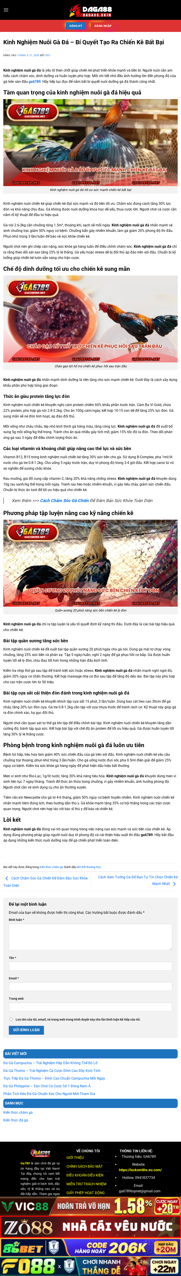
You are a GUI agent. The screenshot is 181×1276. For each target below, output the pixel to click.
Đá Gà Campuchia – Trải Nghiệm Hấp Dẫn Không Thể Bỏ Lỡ (50, 1063)
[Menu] (6, 9)
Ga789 (25, 1163)
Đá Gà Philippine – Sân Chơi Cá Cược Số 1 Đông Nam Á (46, 1086)
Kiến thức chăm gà (51, 867)
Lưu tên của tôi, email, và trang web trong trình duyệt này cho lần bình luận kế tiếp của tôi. (78, 1019)
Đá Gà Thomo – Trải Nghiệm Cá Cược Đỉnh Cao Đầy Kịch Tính (51, 1071)
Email (14, 978)
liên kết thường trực (89, 867)
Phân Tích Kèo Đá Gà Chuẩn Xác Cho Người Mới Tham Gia (49, 1094)
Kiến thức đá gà (15, 1120)
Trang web (16, 999)
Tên (12, 958)
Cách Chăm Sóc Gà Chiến (64, 500)
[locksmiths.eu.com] (90, 10)
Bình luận (16, 920)
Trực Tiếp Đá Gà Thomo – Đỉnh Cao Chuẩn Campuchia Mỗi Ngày (54, 1078)
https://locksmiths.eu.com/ (140, 1170)
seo (47, 55)
